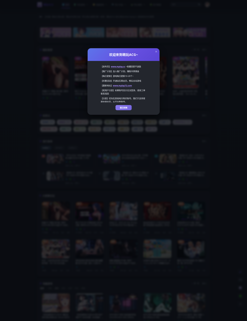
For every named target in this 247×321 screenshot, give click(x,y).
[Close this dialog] (156, 51)
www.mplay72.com (122, 85)
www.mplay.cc (118, 66)
